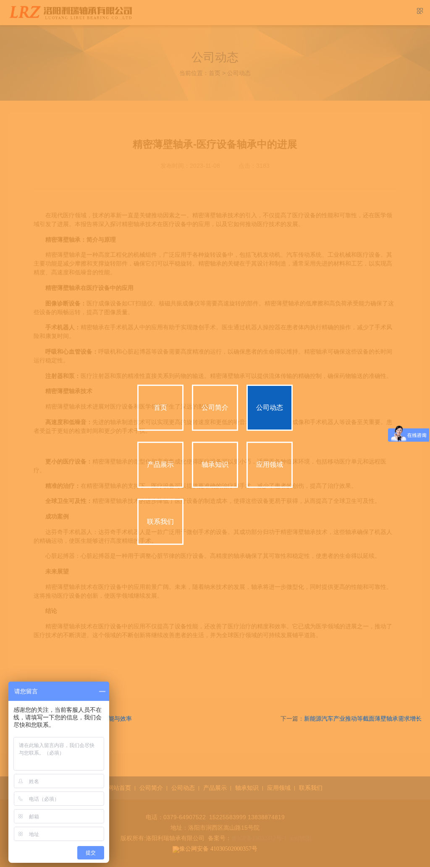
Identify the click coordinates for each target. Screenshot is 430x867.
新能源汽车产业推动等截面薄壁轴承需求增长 (363, 719)
